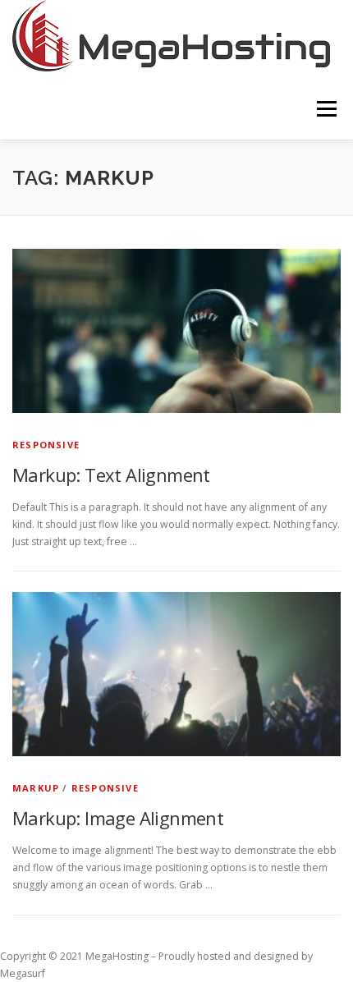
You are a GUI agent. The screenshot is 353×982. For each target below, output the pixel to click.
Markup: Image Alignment (117, 817)
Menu (325, 109)
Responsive (46, 444)
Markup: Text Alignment (111, 474)
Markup (35, 788)
